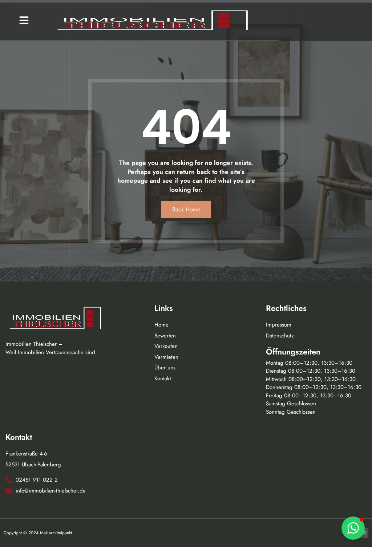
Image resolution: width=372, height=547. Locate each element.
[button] (24, 20)
